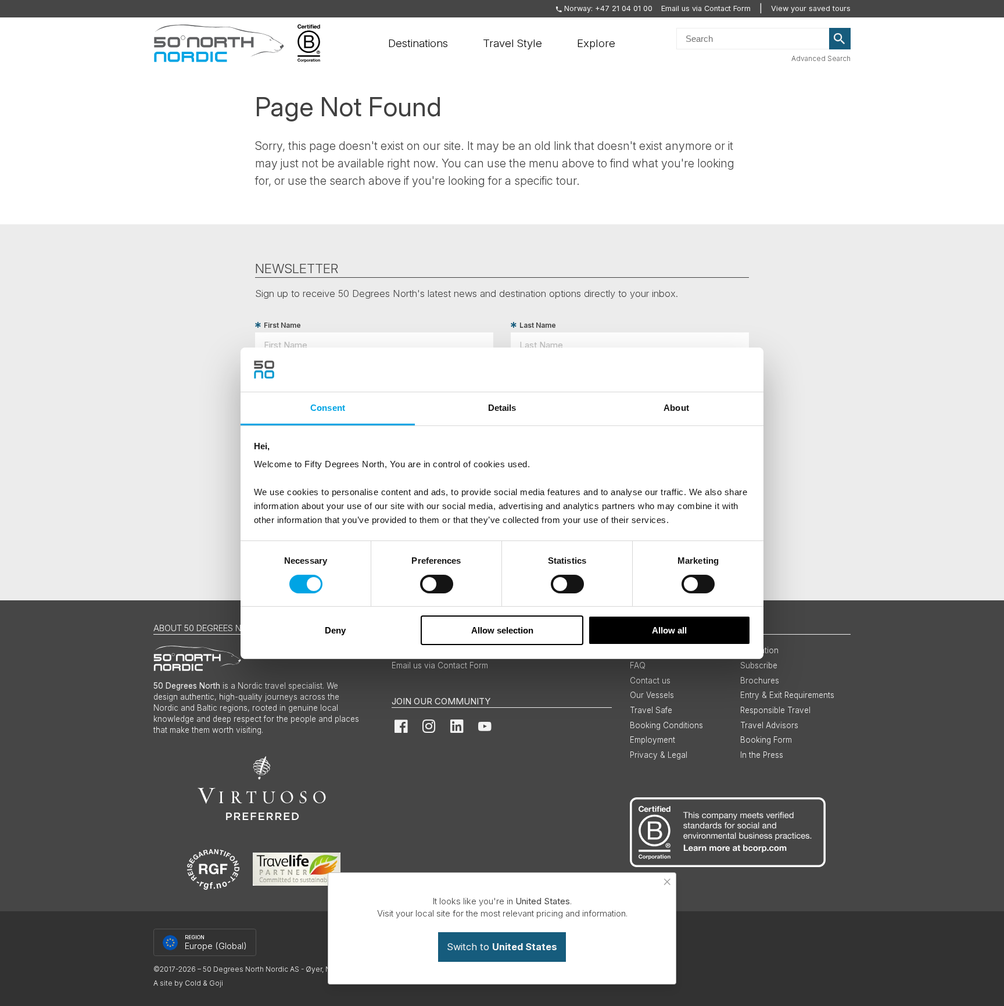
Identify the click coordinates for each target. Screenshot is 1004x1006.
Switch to (502, 947)
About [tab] (676, 408)
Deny (335, 630)
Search (840, 39)
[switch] (436, 584)
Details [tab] (502, 408)
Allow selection (502, 630)
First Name (282, 325)
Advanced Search (821, 58)
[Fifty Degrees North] (218, 43)
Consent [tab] (327, 408)
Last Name (537, 325)
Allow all (669, 630)
